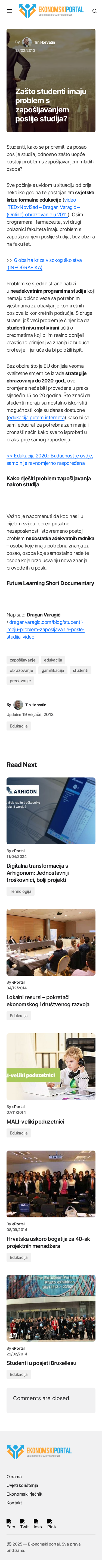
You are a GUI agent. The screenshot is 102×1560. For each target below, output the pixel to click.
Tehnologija (20, 891)
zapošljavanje (22, 660)
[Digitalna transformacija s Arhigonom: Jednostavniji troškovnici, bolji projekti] (51, 810)
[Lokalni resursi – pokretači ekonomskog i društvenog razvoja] (51, 942)
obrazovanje (21, 670)
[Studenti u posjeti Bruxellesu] (51, 1308)
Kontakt (14, 1502)
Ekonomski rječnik (24, 1494)
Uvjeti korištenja (22, 1485)
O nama (14, 1476)
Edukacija (19, 726)
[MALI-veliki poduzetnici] (51, 1066)
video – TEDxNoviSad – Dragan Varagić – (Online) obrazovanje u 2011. (43, 207)
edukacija (53, 660)
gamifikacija (53, 670)
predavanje (20, 680)
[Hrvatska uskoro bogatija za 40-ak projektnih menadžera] (51, 1184)
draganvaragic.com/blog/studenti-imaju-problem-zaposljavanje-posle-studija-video (46, 629)
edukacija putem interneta (36, 417)
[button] (10, 11)
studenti (80, 670)
